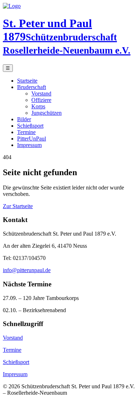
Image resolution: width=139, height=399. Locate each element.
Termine (26, 132)
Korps (38, 106)
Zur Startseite (18, 206)
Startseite (27, 81)
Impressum (29, 145)
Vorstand (41, 93)
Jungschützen (46, 113)
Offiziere (41, 100)
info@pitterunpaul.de (27, 270)
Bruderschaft (31, 87)
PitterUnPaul (31, 139)
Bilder (24, 119)
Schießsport (30, 126)
